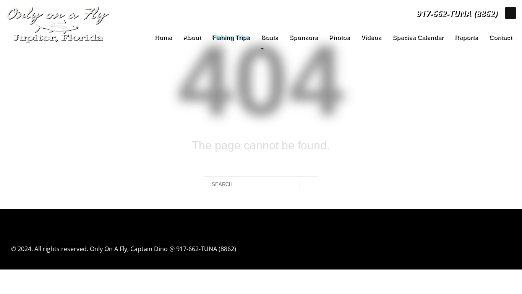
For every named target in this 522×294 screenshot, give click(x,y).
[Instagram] (510, 13)
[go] (309, 184)
